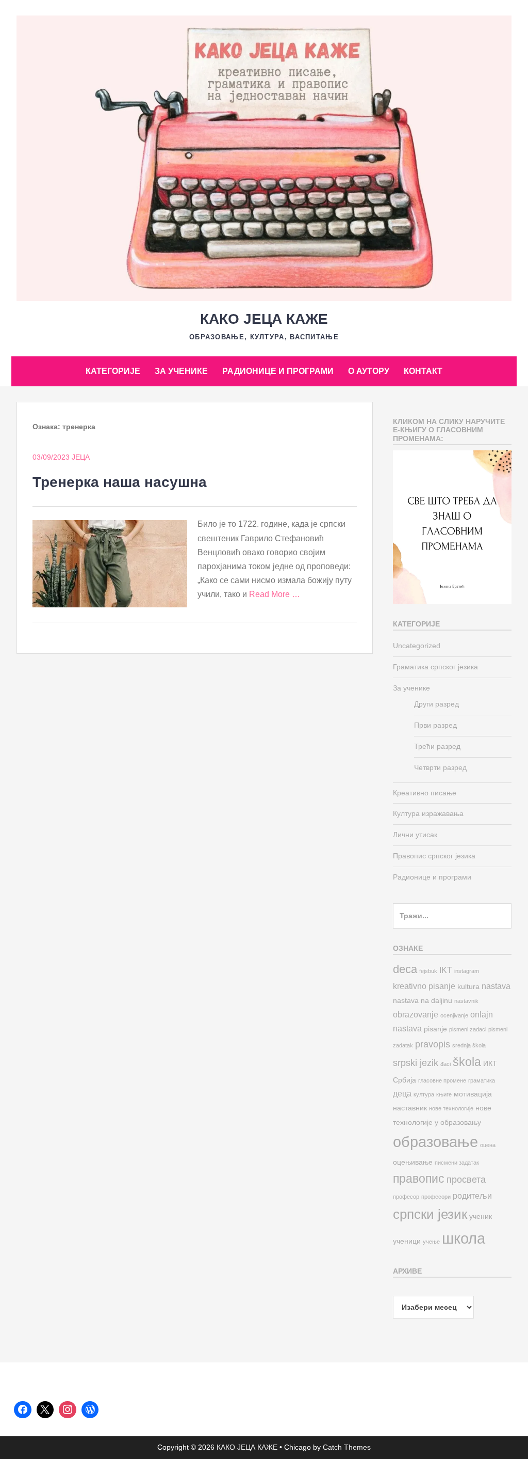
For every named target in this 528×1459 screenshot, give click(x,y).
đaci (445, 1064)
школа (463, 1238)
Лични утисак (415, 834)
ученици (407, 1241)
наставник (410, 1108)
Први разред (435, 725)
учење (431, 1241)
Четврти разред (440, 767)
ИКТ (490, 1064)
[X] (45, 1410)
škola (467, 1062)
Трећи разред (437, 746)
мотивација (473, 1094)
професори (436, 1197)
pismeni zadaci (467, 1029)
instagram (466, 971)
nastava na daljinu (422, 1001)
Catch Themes (347, 1447)
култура (424, 1094)
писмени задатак (457, 1162)
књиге (444, 1094)
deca (405, 969)
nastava (496, 986)
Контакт (423, 371)
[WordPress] (90, 1410)
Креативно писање (424, 793)
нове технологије (451, 1108)
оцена (488, 1145)
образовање (435, 1141)
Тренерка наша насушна (119, 482)
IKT (445, 970)
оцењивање (413, 1162)
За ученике (181, 371)
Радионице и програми (278, 371)
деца (402, 1093)
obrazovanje (415, 1014)
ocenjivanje (454, 1015)
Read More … (274, 594)
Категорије (113, 371)
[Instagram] (67, 1410)
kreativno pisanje (424, 986)
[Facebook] (22, 1410)
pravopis (432, 1044)
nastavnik (466, 1001)
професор (406, 1197)
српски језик (430, 1214)
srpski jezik (415, 1062)
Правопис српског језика (434, 856)
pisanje (435, 1029)
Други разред (436, 704)
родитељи (472, 1195)
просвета (466, 1179)
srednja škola (469, 1045)
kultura (468, 987)
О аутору (368, 371)
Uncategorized (416, 645)
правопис (418, 1178)
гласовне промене (442, 1080)
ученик (480, 1216)
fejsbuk (428, 971)
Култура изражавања (428, 813)
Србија (404, 1080)
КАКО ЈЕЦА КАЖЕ (264, 319)
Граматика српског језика (435, 667)
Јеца (81, 457)
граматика (481, 1080)
